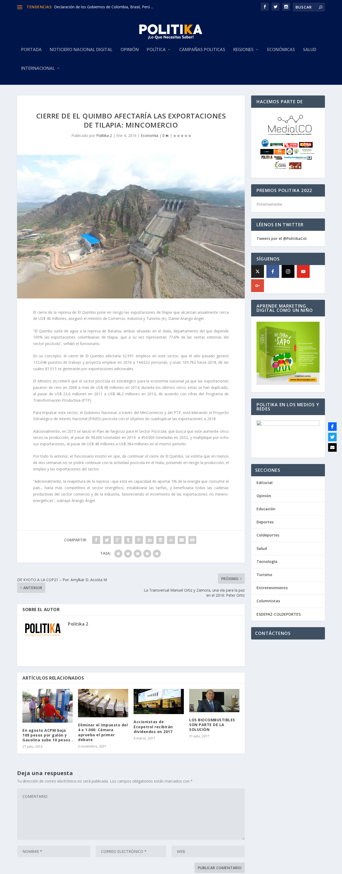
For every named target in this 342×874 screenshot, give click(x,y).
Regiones (243, 49)
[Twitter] (332, 437)
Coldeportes (267, 535)
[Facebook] (272, 271)
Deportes (265, 521)
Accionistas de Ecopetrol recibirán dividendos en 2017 (153, 726)
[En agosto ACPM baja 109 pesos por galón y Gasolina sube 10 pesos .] (47, 705)
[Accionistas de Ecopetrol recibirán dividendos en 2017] (159, 701)
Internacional (38, 68)
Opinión (130, 49)
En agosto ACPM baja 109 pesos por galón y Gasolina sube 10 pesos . (47, 735)
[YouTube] (303, 271)
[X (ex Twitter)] (257, 271)
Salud (309, 49)
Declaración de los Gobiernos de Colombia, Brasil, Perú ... (103, 6)
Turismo (264, 574)
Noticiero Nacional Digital (81, 49)
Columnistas (268, 600)
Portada (31, 49)
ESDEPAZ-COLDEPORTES (278, 614)
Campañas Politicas (202, 49)
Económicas (281, 49)
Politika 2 (104, 135)
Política (156, 49)
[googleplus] (257, 285)
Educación (265, 508)
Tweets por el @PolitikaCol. (282, 238)
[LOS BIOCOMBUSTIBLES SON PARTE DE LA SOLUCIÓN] (214, 700)
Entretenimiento (272, 587)
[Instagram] (288, 271)
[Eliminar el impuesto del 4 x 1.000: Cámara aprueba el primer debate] (103, 703)
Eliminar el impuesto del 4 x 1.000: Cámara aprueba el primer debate (103, 732)
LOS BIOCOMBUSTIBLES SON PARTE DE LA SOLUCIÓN (212, 724)
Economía (149, 135)
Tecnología (266, 561)
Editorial (264, 482)
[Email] (332, 447)
